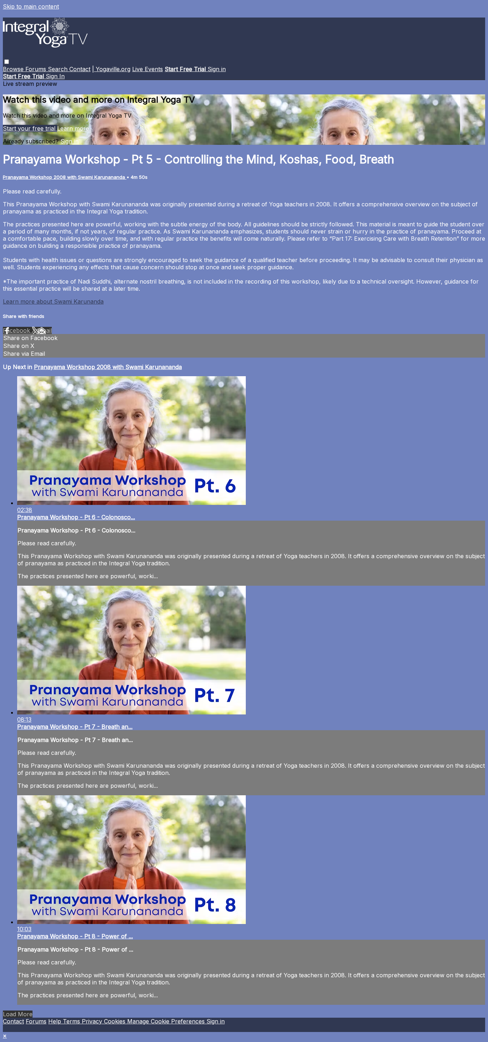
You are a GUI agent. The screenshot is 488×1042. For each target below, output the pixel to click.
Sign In (55, 76)
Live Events (147, 69)
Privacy (93, 1021)
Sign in (217, 69)
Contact (79, 69)
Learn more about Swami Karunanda (53, 301)
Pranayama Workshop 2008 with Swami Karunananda (64, 177)
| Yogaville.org (111, 69)
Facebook (17, 330)
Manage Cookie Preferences (166, 1021)
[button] (6, 61)
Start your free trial (30, 128)
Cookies (115, 1021)
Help (55, 1021)
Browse (14, 69)
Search (58, 69)
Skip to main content (31, 6)
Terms (72, 1021)
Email (45, 330)
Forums (36, 69)
